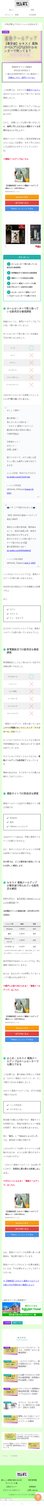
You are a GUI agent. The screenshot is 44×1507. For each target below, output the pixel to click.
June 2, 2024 (29, 563)
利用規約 (32, 1487)
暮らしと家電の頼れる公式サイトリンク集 (11, 1481)
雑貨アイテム (17, 1323)
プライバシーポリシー (11, 1490)
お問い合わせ (32, 1490)
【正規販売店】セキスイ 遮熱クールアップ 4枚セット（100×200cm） (21, 187)
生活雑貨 (7, 1323)
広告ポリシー (11, 1487)
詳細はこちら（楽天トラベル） (22, 78)
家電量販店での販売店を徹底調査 (24, 273)
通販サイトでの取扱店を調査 (22, 278)
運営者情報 (32, 1480)
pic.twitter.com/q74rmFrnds (18, 477)
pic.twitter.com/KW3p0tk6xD (19, 551)
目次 (20, 257)
